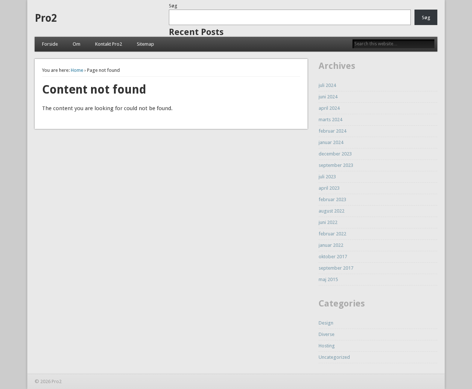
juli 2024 (327, 85)
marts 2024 (330, 119)
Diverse (326, 334)
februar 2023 (332, 199)
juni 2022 (328, 222)
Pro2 (46, 18)
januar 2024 (331, 142)
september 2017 (336, 268)
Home (77, 70)
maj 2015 (328, 279)
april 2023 (329, 188)
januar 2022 (331, 245)
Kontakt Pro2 (108, 44)
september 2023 (336, 165)
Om (76, 44)
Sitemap (145, 44)
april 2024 (329, 108)
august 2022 (331, 211)
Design (326, 323)
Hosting (327, 345)
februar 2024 (332, 131)
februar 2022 (332, 233)
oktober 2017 (333, 256)
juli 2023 (327, 176)
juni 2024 (328, 96)
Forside (50, 44)
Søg (173, 5)
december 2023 (335, 154)
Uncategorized (334, 357)
